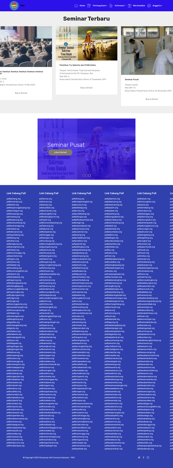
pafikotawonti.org (47, 349)
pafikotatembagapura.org (50, 428)
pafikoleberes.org (14, 334)
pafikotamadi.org (46, 415)
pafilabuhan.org (46, 229)
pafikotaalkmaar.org (80, 373)
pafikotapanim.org (80, 376)
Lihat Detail (60, 152)
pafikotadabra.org (47, 361)
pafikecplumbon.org (146, 286)
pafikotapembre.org (15, 415)
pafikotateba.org (14, 434)
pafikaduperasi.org (47, 232)
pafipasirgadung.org (48, 247)
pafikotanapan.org (47, 370)
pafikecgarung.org (47, 262)
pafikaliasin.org (143, 199)
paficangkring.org (112, 286)
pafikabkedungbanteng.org (149, 340)
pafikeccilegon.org (15, 211)
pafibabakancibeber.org (49, 274)
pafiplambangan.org (113, 328)
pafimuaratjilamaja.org (82, 313)
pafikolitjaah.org (46, 271)
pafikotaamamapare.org (49, 437)
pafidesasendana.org (114, 376)
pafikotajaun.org (79, 385)
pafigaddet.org (13, 322)
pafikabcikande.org (47, 337)
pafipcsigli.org (78, 223)
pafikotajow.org (78, 400)
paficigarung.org (14, 280)
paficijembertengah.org (17, 307)
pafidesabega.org (144, 403)
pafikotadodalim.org (80, 352)
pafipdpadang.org (79, 253)
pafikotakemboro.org (81, 355)
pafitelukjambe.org (80, 304)
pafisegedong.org (145, 238)
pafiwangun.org (46, 238)
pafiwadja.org (78, 316)
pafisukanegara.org (15, 316)
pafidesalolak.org (79, 449)
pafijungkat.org (144, 241)
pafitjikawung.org (47, 286)
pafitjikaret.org (13, 274)
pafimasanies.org (79, 292)
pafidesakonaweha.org (115, 443)
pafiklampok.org (144, 325)
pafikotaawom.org (80, 413)
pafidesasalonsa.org (146, 367)
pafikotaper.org (78, 391)
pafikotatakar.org (14, 403)
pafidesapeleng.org (145, 431)
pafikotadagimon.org (114, 349)
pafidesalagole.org (113, 361)
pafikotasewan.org (15, 413)
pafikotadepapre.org (15, 367)
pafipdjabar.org (111, 211)
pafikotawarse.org (80, 394)
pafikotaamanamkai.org (82, 403)
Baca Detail (21, 93)
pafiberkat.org (13, 205)
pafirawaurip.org (144, 295)
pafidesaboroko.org (145, 449)
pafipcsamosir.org (79, 232)
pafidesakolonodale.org (147, 370)
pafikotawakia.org (47, 406)
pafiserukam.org (144, 211)
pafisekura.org (111, 253)
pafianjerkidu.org (46, 208)
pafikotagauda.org (80, 440)
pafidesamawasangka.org (116, 385)
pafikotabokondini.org (81, 367)
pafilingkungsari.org (15, 295)
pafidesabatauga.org (114, 379)
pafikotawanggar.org (48, 379)
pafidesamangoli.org (146, 391)
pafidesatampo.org (113, 394)
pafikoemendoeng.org (81, 334)
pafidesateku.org (144, 443)
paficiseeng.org (13, 217)
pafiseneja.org (45, 205)
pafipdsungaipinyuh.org (147, 226)
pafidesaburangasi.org (114, 413)
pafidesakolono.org (113, 397)
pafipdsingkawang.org (114, 265)
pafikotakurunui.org (15, 443)
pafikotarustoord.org (81, 349)
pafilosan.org (143, 316)
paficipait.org (45, 220)
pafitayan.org (143, 253)
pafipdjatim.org (111, 208)
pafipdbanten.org (112, 199)
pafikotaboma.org (47, 422)
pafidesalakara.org (113, 428)
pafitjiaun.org (12, 340)
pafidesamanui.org (113, 409)
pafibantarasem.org (113, 277)
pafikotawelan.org (47, 376)
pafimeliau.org (143, 256)
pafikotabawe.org (46, 382)
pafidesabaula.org (112, 440)
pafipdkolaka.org (79, 271)
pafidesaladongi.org (113, 437)
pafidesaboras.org (145, 434)
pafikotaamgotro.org (16, 364)
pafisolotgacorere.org (81, 286)
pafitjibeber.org (13, 265)
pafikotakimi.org (46, 373)
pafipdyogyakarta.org (114, 217)
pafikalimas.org (13, 352)
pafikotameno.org (47, 388)
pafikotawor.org (13, 358)
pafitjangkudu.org (47, 346)
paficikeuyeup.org (47, 253)
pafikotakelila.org (79, 364)
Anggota (156, 5)
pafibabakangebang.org (115, 325)
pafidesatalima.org (145, 440)
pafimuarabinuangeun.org (50, 298)
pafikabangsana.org (48, 256)
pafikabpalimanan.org (114, 337)
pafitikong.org (78, 199)
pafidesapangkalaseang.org (149, 446)
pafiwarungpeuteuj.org (17, 304)
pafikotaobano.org (47, 400)
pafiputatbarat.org (113, 346)
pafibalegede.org (14, 343)
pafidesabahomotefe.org (148, 355)
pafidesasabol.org (145, 437)
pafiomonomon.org (80, 289)
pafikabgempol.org (113, 334)
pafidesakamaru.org (113, 370)
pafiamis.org (110, 316)
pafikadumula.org (47, 250)
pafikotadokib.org (46, 431)
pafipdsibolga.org (79, 208)
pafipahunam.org (144, 232)
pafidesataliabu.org (145, 413)
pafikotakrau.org (14, 388)
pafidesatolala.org (145, 361)
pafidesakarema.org (113, 406)
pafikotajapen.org (47, 355)
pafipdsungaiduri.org (146, 220)
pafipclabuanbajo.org (114, 241)
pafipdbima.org (111, 235)
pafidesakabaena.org (114, 388)
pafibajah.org (45, 310)
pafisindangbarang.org (17, 325)
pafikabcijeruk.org (14, 232)
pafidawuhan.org (112, 343)
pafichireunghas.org (15, 310)
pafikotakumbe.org (80, 425)
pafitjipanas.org (46, 325)
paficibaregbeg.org (15, 286)
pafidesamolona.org (113, 382)
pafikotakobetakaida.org (49, 413)
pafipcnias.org (78, 211)
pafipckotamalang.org (114, 223)
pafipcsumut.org (79, 205)
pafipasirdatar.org (14, 256)
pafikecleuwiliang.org (16, 223)
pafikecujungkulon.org (49, 292)
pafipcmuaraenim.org (81, 259)
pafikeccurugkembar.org (17, 289)
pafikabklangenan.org (114, 301)
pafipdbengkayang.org (114, 259)
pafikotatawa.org (14, 422)
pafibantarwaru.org (47, 211)
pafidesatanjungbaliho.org (149, 406)
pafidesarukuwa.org (113, 358)
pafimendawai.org (145, 271)
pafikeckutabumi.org (48, 331)
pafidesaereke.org (112, 391)
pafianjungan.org (144, 229)
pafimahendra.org (47, 280)
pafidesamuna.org (113, 422)
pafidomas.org (45, 199)
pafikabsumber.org (145, 310)
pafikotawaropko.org (81, 419)
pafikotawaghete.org (48, 403)
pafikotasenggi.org (15, 361)
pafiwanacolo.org (144, 343)
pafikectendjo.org (14, 202)
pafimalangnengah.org (49, 322)
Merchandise (139, 5)
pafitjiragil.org (13, 301)
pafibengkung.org (14, 244)
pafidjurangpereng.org (82, 346)
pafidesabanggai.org (146, 425)
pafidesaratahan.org (114, 449)
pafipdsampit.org (144, 265)
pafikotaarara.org (14, 406)
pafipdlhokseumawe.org (82, 220)
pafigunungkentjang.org (50, 265)
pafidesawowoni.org (113, 403)
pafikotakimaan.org (15, 409)
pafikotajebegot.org (48, 446)
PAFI (22, 5)
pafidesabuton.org (113, 373)
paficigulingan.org (15, 346)
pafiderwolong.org (80, 307)
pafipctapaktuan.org (81, 238)
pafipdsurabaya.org (113, 220)
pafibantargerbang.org (115, 304)
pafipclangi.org (78, 235)
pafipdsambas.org (112, 244)
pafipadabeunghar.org (147, 283)
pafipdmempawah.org (146, 223)
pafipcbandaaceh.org (81, 226)
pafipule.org (110, 310)
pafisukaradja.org (145, 307)
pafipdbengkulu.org (80, 247)
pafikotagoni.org (46, 385)
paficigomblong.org (15, 235)
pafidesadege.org (145, 415)
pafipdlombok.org (112, 229)
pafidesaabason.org (145, 428)
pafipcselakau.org (112, 262)
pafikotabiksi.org (14, 391)
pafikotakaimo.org (80, 397)
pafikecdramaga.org (15, 226)
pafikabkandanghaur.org (115, 280)
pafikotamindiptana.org (82, 422)
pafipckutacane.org (80, 229)
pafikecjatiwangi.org (114, 340)
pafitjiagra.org (13, 298)
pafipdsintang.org (145, 217)
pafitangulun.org (79, 337)
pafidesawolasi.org (113, 400)
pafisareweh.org (46, 313)
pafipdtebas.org (111, 247)
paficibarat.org (45, 259)
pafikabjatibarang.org (114, 292)
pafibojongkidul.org (47, 214)
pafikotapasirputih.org (81, 388)
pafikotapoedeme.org (81, 361)
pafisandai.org (143, 259)
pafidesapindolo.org (146, 385)
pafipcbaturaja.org (80, 262)
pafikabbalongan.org (114, 289)
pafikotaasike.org (112, 355)
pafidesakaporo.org (145, 409)
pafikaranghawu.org (15, 247)
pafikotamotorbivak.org (49, 364)
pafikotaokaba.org (80, 370)
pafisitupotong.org (47, 283)
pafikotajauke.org (14, 431)
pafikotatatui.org (46, 358)
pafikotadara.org (46, 419)
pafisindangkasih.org (16, 337)
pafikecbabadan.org (15, 277)
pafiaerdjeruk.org (46, 289)
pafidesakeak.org (144, 422)
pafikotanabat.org (14, 394)
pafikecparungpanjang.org (18, 208)
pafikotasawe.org (14, 382)
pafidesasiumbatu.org (146, 349)
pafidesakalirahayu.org (147, 313)
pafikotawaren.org (47, 352)
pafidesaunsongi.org (146, 352)
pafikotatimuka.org (47, 434)
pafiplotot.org (45, 301)
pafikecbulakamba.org (146, 322)
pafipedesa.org (78, 295)
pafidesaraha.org (112, 419)
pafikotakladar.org (47, 425)
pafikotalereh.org (14, 385)
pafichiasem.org (79, 325)
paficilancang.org (112, 313)
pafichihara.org (46, 304)
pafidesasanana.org (146, 397)
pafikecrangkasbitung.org (50, 244)
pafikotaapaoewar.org (16, 428)
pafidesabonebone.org (147, 376)
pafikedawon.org (144, 346)
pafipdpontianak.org (146, 247)
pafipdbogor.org (111, 238)
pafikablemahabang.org (147, 298)
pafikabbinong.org (80, 331)
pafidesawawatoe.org (114, 425)
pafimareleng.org (14, 268)
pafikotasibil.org (79, 409)
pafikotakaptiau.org (15, 379)
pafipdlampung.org (80, 256)
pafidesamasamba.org (147, 379)
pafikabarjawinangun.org (116, 298)
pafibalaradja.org (46, 334)
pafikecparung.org (15, 220)
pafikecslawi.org (144, 337)
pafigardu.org (12, 328)
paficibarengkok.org (48, 307)
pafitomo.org (142, 274)
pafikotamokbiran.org (81, 428)
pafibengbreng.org (15, 319)
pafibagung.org (111, 322)
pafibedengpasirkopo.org (50, 316)
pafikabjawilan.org (47, 343)
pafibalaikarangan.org (114, 268)
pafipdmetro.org (79, 265)
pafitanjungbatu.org (146, 202)
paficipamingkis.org (15, 292)
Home (82, 5)
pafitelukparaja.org (47, 295)
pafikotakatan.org (112, 352)
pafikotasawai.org (14, 437)
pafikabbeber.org (144, 292)
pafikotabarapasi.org (15, 446)
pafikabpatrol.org (79, 343)
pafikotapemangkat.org (82, 202)
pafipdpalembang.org (81, 250)
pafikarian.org (45, 319)
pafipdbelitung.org (80, 268)
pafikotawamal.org (80, 431)
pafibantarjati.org (112, 307)
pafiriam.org (110, 256)
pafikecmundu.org (145, 289)
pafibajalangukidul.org (114, 331)
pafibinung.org (45, 340)
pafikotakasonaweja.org (17, 419)
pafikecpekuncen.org (81, 310)
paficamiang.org (79, 322)
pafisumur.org (45, 277)
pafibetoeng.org (14, 199)
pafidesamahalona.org (147, 358)
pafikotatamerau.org (81, 446)
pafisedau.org (111, 271)
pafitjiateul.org (13, 262)
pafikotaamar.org (46, 409)
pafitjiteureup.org (47, 268)
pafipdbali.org (111, 226)
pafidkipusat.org (79, 274)
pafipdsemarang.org (113, 205)
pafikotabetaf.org (14, 400)
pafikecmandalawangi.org (50, 223)
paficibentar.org (144, 277)
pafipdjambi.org (79, 244)
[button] (45, 149)
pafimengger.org (46, 235)
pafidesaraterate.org (114, 431)
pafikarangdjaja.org (80, 340)
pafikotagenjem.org (15, 376)
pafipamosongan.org (146, 319)
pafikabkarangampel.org (115, 295)
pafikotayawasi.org (80, 358)
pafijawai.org (143, 205)
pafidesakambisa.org (146, 382)
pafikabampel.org (112, 319)
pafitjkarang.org (46, 226)
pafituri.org (77, 301)
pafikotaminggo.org (80, 434)
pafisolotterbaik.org (80, 280)
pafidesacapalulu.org (146, 394)
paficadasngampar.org (114, 274)
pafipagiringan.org (15, 349)
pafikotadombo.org (15, 440)
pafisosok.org (143, 250)
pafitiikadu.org (13, 250)
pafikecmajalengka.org (147, 280)
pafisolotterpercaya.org (82, 283)
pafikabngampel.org (146, 328)
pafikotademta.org (15, 370)
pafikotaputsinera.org (48, 443)
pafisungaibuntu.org (81, 298)
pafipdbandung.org (113, 202)
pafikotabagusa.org (15, 425)
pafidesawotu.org (145, 373)
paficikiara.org (13, 241)
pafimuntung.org (144, 331)
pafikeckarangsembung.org (149, 301)
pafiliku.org (109, 250)
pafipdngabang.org (145, 235)
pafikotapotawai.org (48, 391)
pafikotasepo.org (79, 443)
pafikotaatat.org (79, 382)
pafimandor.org (144, 244)
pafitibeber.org (13, 313)
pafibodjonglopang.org (16, 283)
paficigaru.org (13, 259)
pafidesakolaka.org (113, 434)
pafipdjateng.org (112, 214)
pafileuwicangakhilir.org (17, 271)
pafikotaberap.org (14, 373)
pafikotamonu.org (79, 379)
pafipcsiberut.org (79, 241)
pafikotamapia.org (47, 397)
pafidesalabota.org (113, 446)
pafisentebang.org (145, 208)
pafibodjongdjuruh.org (49, 217)
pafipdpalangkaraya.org (147, 268)
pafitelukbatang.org (146, 262)
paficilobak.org (13, 229)
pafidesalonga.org (112, 364)
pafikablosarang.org (113, 283)
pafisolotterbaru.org (80, 277)
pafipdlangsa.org (79, 217)
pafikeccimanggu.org (16, 253)
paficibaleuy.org (13, 331)
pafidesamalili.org (145, 364)
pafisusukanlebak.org (146, 304)
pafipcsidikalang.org (81, 214)
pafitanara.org (45, 202)
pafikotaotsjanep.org (81, 406)
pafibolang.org (13, 238)
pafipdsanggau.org (145, 214)
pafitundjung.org (46, 241)
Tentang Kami (99, 5)
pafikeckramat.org (47, 328)
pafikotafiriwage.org (80, 415)
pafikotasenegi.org (15, 355)
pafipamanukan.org (80, 328)
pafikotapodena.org (15, 397)
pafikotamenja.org (80, 437)
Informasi (119, 5)
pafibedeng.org (78, 319)
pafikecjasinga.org (15, 214)
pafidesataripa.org (145, 388)
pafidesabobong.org (146, 419)
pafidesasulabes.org (146, 400)
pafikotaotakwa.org (47, 440)
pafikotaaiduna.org (47, 394)
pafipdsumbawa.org (113, 232)
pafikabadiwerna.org (146, 334)
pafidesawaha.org (112, 367)
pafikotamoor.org (46, 367)
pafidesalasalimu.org (114, 415)
